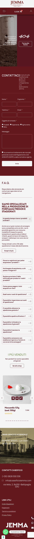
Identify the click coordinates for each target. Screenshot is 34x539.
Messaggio (5, 132)
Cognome (20, 99)
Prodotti (6, 125)
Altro (5, 127)
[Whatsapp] (5, 532)
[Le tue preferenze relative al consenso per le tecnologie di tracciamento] (3, 537)
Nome (4, 99)
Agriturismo (26, 125)
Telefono (5, 110)
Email (19, 110)
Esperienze (15, 125)
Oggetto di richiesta (9, 121)
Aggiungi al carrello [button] (13, 398)
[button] (4, 11)
